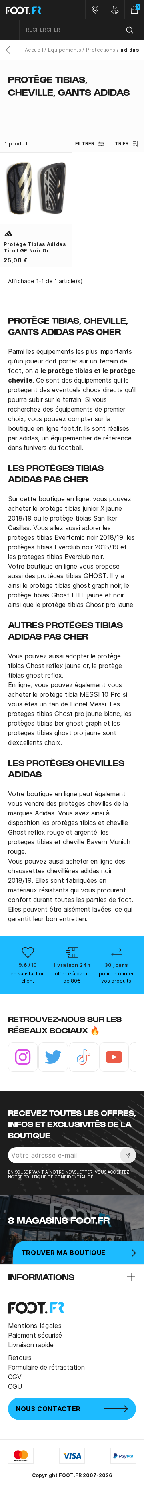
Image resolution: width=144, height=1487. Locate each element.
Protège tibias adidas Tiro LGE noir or (35, 247)
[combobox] (82, 30)
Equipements (64, 50)
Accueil (34, 50)
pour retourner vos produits (116, 977)
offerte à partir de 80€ (72, 977)
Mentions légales (35, 1326)
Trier (122, 144)
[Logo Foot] (36, 10)
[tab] (72, 108)
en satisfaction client (27, 977)
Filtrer (84, 144)
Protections (101, 50)
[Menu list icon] (9, 30)
